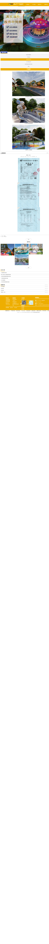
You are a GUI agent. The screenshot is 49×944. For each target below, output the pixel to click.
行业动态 (22, 308)
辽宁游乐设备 (44, 310)
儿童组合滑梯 (8, 300)
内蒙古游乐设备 (38, 310)
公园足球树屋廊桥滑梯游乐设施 (6, 276)
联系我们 (10, 7)
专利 (13, 305)
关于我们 (34, 4)
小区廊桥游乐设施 (4, 272)
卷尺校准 (2, 290)
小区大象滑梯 (3, 280)
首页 (9, 4)
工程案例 (27, 4)
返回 (28, 239)
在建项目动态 (23, 310)
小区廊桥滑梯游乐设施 (4, 278)
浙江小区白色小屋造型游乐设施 (6, 274)
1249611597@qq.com (40, 303)
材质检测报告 (15, 299)
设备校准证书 (15, 301)
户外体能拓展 (8, 301)
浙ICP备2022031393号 (37, 312)
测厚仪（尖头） (3, 292)
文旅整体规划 (8, 299)
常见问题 (22, 309)
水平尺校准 (2, 286)
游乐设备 (11, 307)
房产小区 (22, 299)
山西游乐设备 (33, 310)
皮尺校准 (2, 288)
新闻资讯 (39, 4)
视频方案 (46, 4)
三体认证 (14, 300)
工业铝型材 (15, 307)
